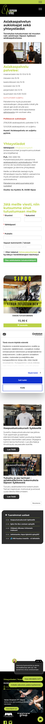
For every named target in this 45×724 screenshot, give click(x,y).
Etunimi (8, 215)
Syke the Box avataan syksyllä (22, 524)
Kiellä (22, 388)
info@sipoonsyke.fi (23, 148)
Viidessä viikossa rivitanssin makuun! (21, 529)
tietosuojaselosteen (28, 252)
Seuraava (36, 503)
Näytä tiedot (33, 373)
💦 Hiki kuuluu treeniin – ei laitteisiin (25, 538)
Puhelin (7, 234)
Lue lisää (11, 449)
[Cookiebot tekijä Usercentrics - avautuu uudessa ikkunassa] (32, 334)
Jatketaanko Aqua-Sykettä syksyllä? (24, 534)
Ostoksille (23, 325)
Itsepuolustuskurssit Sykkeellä (22, 428)
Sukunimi (29, 215)
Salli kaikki (22, 380)
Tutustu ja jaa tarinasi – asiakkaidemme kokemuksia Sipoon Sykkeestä (20, 480)
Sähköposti (9, 224)
